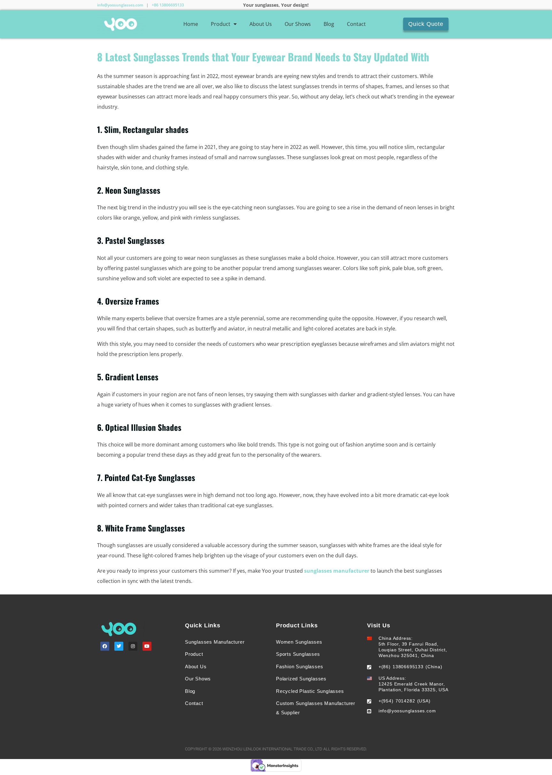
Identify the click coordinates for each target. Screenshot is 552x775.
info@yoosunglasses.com (120, 5)
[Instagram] (132, 646)
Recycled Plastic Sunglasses (310, 691)
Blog (329, 23)
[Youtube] (146, 646)
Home (190, 23)
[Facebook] (104, 646)
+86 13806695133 (168, 5)
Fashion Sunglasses (299, 666)
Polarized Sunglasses (301, 678)
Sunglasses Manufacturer (214, 642)
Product (220, 23)
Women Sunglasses (299, 642)
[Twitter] (118, 646)
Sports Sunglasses (298, 654)
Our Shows (298, 23)
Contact (356, 23)
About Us (260, 23)
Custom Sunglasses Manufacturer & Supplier (315, 708)
